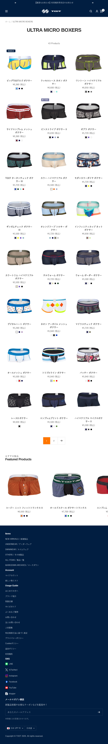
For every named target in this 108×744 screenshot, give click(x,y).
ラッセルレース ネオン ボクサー (54, 82)
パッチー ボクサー (88, 373)
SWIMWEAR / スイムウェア (17, 549)
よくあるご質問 (11, 612)
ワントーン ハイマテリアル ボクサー (89, 82)
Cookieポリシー (12, 643)
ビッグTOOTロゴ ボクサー (19, 81)
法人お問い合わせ (12, 622)
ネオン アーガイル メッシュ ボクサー (54, 325)
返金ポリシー (10, 649)
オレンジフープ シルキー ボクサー (54, 228)
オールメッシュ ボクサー (19, 373)
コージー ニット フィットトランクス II (24, 508)
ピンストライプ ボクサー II (54, 129)
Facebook (13, 682)
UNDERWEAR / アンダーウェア (18, 544)
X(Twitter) (13, 670)
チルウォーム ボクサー (54, 275)
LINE (11, 664)
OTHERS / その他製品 (14, 555)
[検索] (91, 11)
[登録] (99, 712)
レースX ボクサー (19, 418)
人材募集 (9, 628)
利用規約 (9, 654)
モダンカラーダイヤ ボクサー (89, 178)
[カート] (101, 11)
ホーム (8, 22)
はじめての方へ (11, 591)
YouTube (12, 688)
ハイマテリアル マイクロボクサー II (89, 419)
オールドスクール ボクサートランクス (68, 508)
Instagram (13, 676)
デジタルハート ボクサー (19, 324)
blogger (12, 694)
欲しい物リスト (11, 581)
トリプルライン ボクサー (54, 373)
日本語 (29, 728)
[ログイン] (97, 11)
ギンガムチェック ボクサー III (19, 228)
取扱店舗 (9, 601)
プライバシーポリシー (14, 638)
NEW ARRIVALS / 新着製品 (16, 539)
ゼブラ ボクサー (88, 129)
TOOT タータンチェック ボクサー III (19, 179)
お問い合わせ (10, 617)
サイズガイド (10, 607)
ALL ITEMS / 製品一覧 (14, 560)
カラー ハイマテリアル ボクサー (54, 179)
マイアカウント (11, 575)
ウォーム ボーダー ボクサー (88, 275)
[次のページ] (61, 440)
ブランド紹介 (10, 596)
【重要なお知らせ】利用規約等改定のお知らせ (54, 3)
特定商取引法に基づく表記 (16, 633)
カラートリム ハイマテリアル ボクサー (19, 277)
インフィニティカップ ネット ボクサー (89, 228)
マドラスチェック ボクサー (89, 324)
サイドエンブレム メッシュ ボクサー (19, 130)
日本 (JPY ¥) (15, 728)
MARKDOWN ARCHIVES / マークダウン (22, 565)
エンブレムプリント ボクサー (54, 418)
